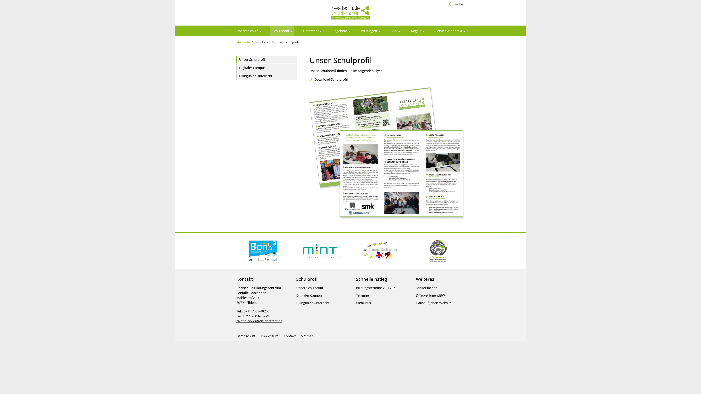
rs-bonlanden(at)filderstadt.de (259, 321)
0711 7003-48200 (256, 311)
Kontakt (290, 336)
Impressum (269, 336)
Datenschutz (245, 336)
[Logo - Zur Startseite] (350, 12)
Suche (458, 4)
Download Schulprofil (331, 79)
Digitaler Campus (252, 67)
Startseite (243, 42)
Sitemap (307, 336)
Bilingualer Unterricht (255, 76)
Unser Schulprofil (252, 59)
